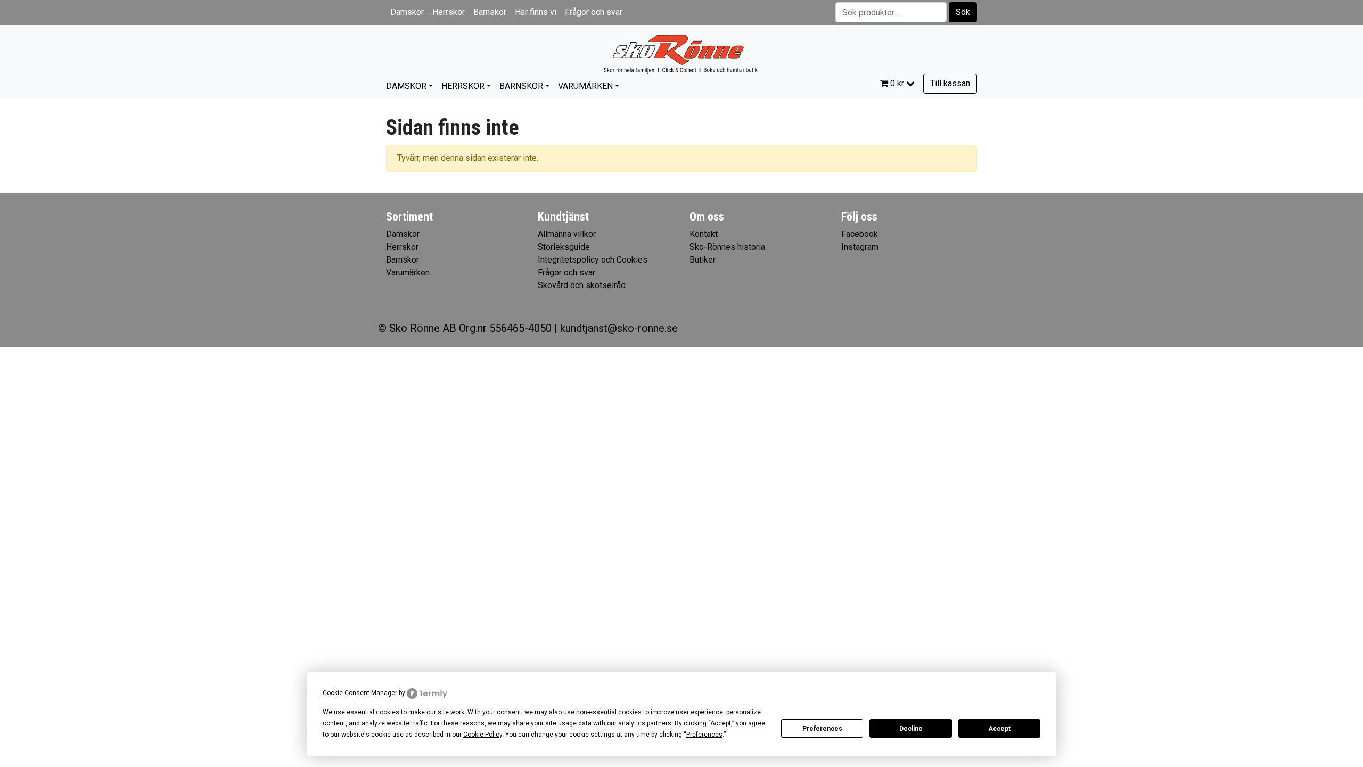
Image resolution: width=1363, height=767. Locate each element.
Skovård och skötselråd (582, 285)
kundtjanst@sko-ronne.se (619, 328)
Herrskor (448, 12)
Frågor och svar (593, 12)
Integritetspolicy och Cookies (592, 260)
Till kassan (950, 83)
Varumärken (585, 86)
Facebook (859, 234)
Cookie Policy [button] (482, 734)
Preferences (822, 728)
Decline (911, 728)
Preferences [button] (704, 734)
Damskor (407, 12)
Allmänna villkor (567, 234)
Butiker (702, 260)
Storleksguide (564, 247)
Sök (963, 12)
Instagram (859, 247)
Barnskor (489, 12)
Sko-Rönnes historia (727, 247)
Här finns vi (535, 12)
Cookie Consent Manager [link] (360, 693)
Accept (999, 728)
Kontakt (703, 234)
